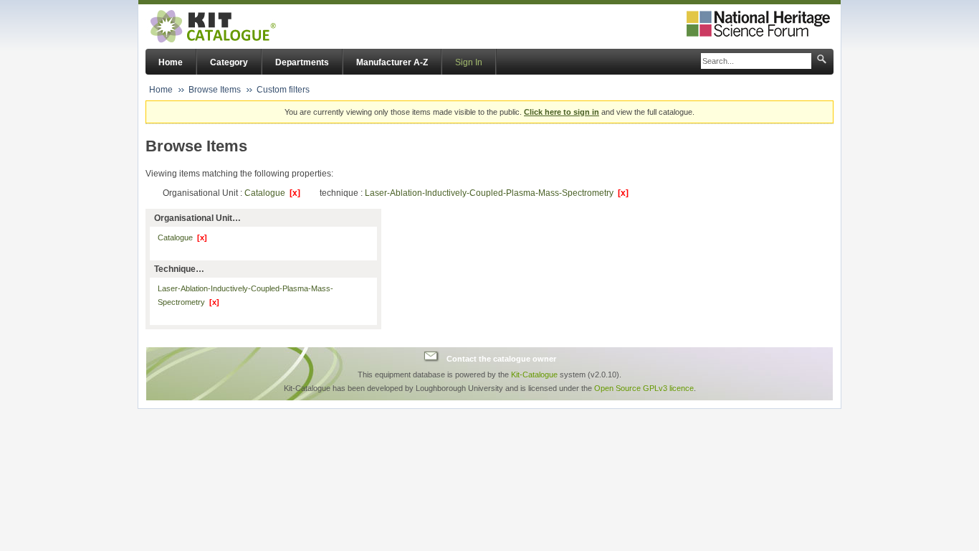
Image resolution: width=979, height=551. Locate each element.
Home (170, 62)
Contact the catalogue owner (501, 358)
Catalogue (272, 193)
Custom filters (283, 90)
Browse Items (214, 90)
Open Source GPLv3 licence (644, 388)
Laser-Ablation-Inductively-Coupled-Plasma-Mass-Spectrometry (497, 193)
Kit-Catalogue (534, 374)
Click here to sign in (561, 112)
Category (229, 62)
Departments (302, 62)
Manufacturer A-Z (392, 62)
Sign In (468, 62)
